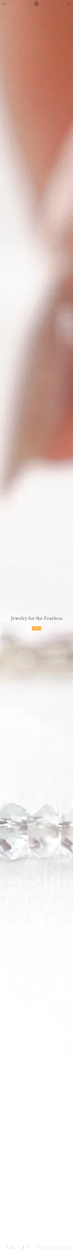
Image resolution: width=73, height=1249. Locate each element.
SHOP (36, 628)
